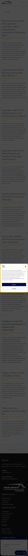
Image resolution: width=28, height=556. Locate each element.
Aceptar (14, 284)
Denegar (14, 288)
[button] (25, 266)
